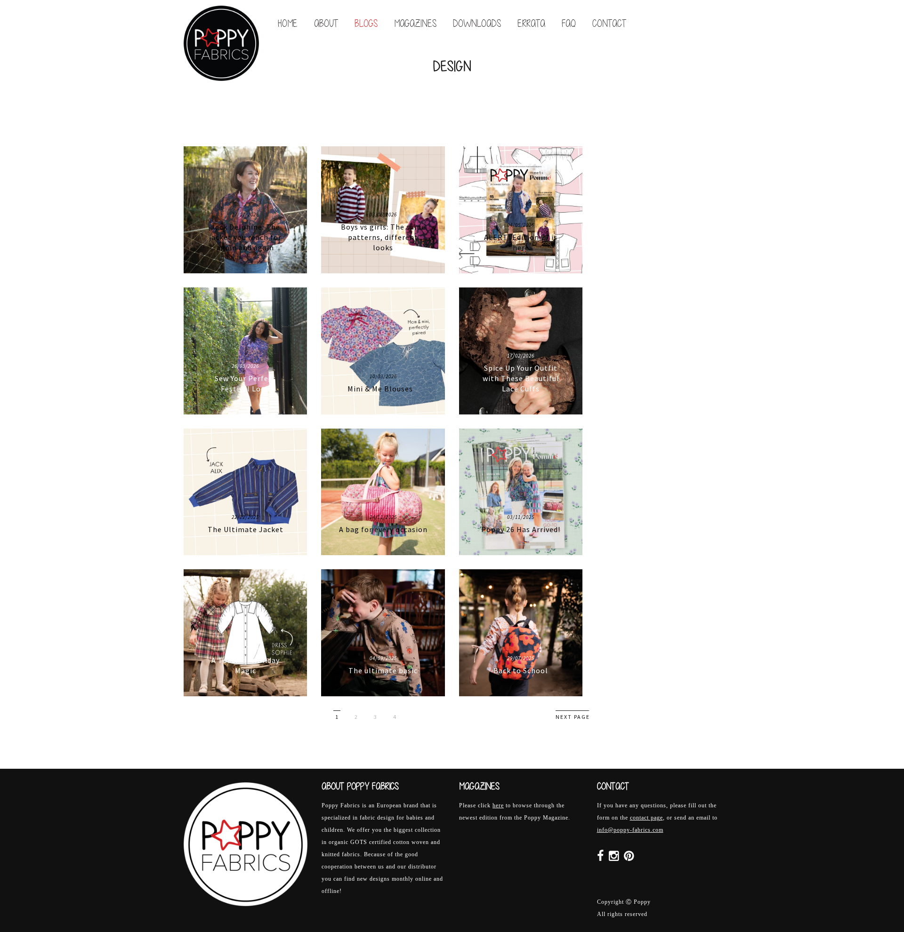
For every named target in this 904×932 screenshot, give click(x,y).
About (326, 23)
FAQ (569, 23)
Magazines (415, 23)
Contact (609, 23)
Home (288, 23)
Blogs (366, 23)
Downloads (477, 23)
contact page (646, 817)
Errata (531, 23)
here (498, 805)
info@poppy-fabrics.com (630, 830)
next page (573, 716)
